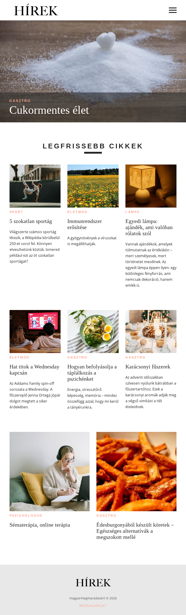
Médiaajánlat (93, 605)
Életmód (77, 212)
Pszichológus (26, 515)
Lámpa (132, 212)
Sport (17, 212)
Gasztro (20, 101)
